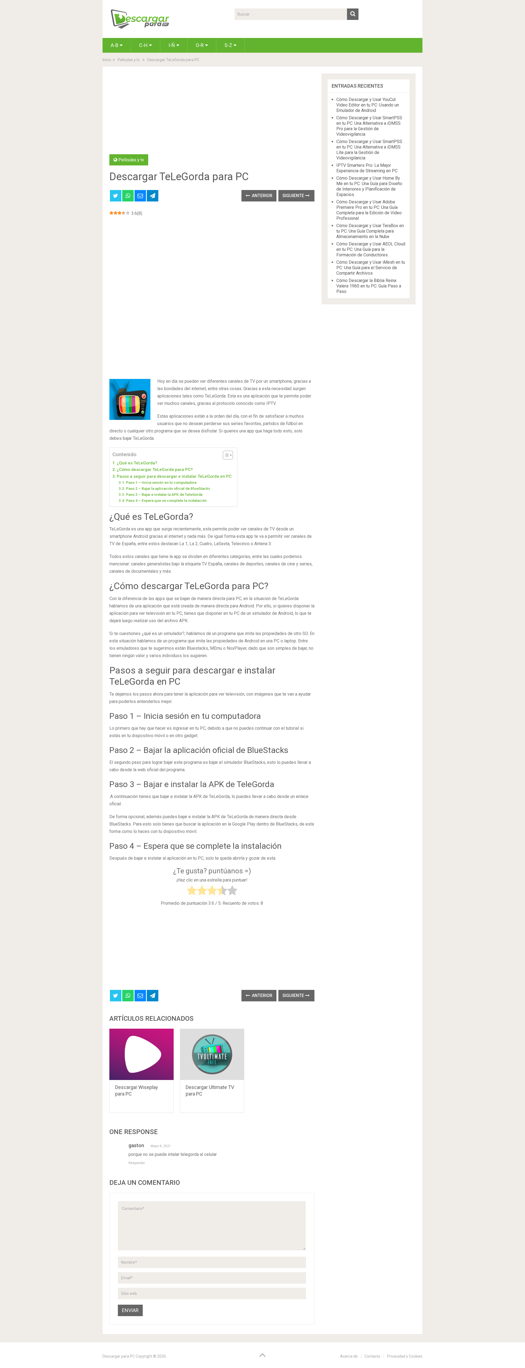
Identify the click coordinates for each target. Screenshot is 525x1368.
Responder (137, 1163)
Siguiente (293, 195)
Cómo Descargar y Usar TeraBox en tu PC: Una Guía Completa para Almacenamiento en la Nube (370, 231)
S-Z (228, 45)
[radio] (192, 891)
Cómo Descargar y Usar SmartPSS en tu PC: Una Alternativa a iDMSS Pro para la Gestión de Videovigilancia (369, 126)
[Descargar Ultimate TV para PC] (212, 1054)
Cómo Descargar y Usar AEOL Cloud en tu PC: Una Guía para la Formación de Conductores (370, 249)
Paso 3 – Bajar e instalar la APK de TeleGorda (164, 494)
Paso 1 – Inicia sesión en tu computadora (161, 482)
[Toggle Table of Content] (225, 455)
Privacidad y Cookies (404, 1356)
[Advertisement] (211, 114)
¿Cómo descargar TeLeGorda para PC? (155, 469)
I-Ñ (171, 45)
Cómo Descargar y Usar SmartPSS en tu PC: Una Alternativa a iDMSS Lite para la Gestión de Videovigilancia (369, 150)
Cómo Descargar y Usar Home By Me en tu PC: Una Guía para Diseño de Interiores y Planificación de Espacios (369, 186)
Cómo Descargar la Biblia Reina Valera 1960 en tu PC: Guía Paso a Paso (368, 286)
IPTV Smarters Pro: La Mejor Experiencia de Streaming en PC (367, 168)
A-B (114, 45)
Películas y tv (131, 159)
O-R (200, 45)
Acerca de (349, 1356)
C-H (143, 45)
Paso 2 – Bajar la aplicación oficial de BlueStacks (168, 488)
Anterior (261, 195)
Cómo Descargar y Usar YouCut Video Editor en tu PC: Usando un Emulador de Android (367, 105)
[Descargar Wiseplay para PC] (141, 1054)
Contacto (372, 1356)
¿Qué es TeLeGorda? (137, 463)
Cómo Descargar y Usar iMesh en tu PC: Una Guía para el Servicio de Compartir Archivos (370, 268)
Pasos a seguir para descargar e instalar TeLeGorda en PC (174, 476)
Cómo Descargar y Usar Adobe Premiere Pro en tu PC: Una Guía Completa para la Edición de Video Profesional (369, 210)
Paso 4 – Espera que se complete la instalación (166, 500)
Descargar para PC (119, 1356)
